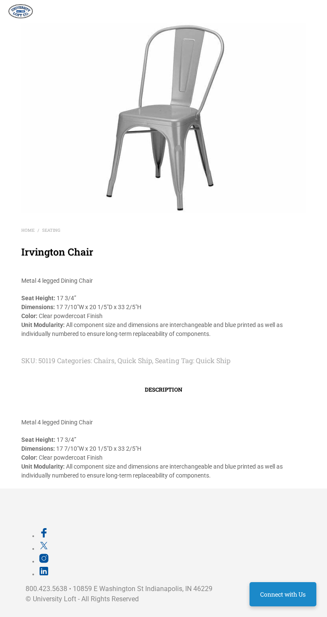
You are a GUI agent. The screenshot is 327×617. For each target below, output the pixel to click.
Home (27, 230)
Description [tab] (163, 389)
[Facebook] (44, 535)
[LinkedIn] (44, 574)
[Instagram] (44, 561)
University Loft (54, 599)
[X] (44, 548)
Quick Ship (135, 360)
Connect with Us (283, 594)
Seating (51, 230)
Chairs (104, 360)
